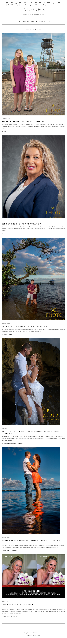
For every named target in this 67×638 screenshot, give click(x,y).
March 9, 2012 (5, 601)
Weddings (14, 443)
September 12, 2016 (6, 537)
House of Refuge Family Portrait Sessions (23, 122)
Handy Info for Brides (29, 21)
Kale (28, 635)
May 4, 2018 (4, 428)
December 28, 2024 (6, 118)
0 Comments (9, 334)
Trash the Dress (9, 443)
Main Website (43, 21)
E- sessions (4, 550)
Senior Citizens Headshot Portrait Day (21, 224)
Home (19, 21)
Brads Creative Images (33, 7)
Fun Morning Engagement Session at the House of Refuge (31, 540)
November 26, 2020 (6, 323)
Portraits (4, 131)
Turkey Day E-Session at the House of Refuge (24, 326)
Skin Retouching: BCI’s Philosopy (18, 604)
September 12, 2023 (6, 221)
